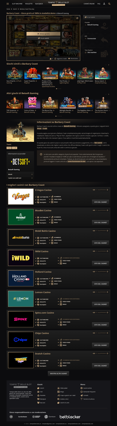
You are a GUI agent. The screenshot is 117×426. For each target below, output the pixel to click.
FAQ (98, 4)
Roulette (28, 4)
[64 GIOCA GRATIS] (15, 73)
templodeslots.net (87, 424)
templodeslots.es (61, 424)
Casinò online (89, 4)
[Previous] (106, 65)
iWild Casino (41, 251)
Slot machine (17, 4)
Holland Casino (43, 271)
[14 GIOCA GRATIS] (68, 102)
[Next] (108, 65)
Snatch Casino (42, 353)
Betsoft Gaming (69, 126)
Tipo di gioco (89, 50)
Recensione (74, 58)
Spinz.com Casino (44, 312)
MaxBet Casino (43, 210)
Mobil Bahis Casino (45, 230)
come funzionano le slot (76, 161)
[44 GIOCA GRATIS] (50, 102)
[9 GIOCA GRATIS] (103, 73)
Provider (87, 22)
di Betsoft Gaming (62, 13)
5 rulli (45, 129)
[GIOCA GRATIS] (50, 73)
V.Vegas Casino (43, 190)
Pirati (39, 129)
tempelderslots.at (35, 424)
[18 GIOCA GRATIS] (32, 73)
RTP (86, 36)
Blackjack (39, 4)
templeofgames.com (48, 424)
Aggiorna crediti (62, 59)
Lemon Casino (43, 292)
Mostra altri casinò (58, 374)
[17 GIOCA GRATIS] (85, 102)
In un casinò (91, 17)
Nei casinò (98, 143)
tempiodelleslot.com (74, 424)
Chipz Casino (42, 333)
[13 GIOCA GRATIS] (103, 102)
